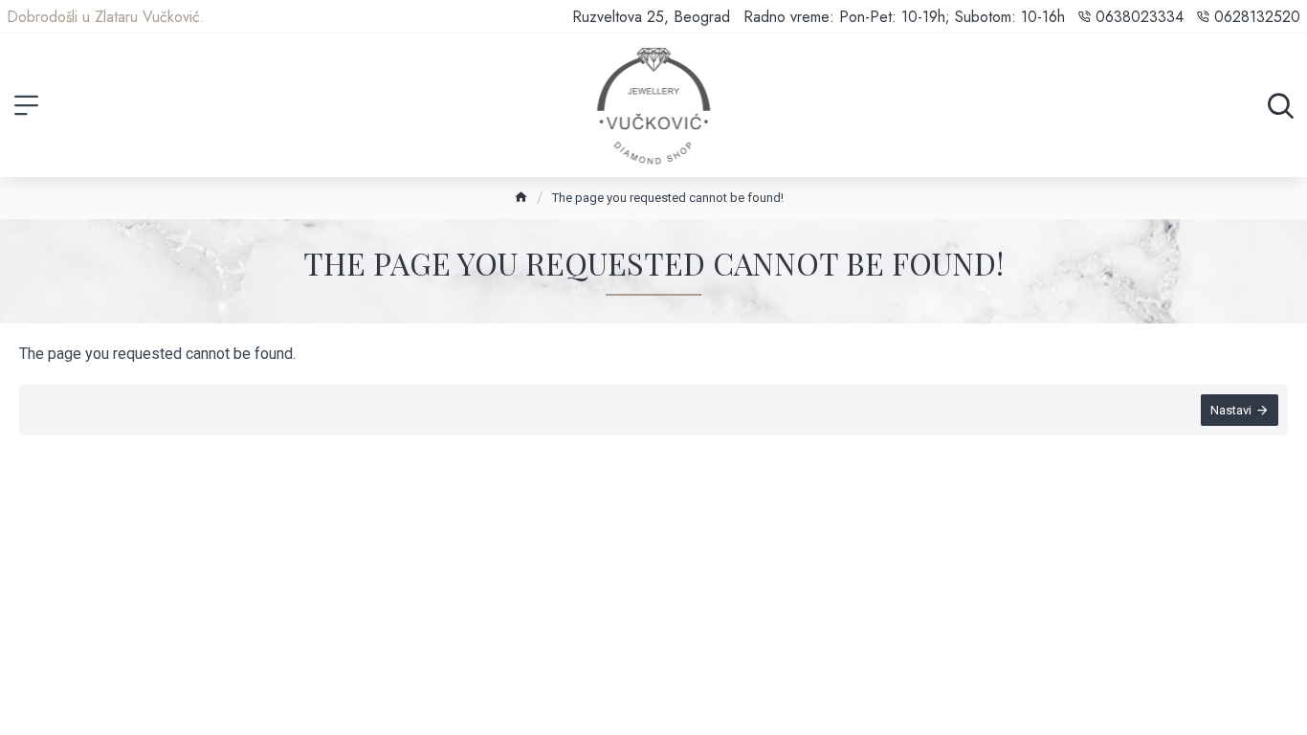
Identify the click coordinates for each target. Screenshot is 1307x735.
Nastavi (1231, 410)
